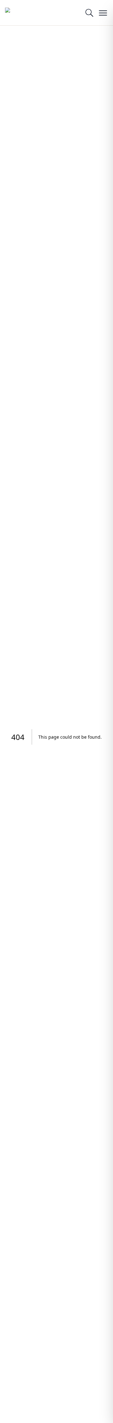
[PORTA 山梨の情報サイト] (20, 13)
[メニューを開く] (103, 13)
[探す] (89, 13)
